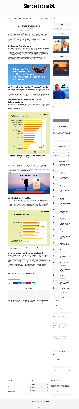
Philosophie (32, 18)
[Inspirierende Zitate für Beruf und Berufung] (56, 218)
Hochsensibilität (63, 323)
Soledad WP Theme (44, 405)
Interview (59, 325)
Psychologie (63, 334)
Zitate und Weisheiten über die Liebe (65, 184)
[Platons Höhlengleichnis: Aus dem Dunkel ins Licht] (56, 225)
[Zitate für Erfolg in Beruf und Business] (56, 205)
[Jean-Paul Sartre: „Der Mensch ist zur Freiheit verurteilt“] (56, 211)
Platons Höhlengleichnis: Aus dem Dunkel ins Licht (65, 224)
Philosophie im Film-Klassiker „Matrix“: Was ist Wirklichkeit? (65, 237)
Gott (37, 18)
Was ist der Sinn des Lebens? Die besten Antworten (65, 165)
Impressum (55, 305)
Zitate (58, 345)
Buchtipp (64, 316)
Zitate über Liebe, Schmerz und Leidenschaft (65, 283)
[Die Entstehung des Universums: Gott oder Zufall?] (56, 277)
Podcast (20, 18)
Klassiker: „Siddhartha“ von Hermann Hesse (65, 263)
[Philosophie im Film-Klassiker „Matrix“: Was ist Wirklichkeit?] (56, 238)
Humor (54, 325)
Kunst (64, 327)
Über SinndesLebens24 (57, 300)
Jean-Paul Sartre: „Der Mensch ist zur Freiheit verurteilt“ (64, 211)
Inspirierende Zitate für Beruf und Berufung (65, 217)
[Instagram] (39, 12)
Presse (9, 386)
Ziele (54, 345)
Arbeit (14, 49)
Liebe (50, 18)
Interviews (54, 354)
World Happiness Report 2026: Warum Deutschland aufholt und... (14, 301)
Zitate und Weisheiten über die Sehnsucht (65, 270)
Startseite (9, 18)
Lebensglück (27, 49)
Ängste (62, 345)
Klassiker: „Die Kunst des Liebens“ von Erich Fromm (64, 244)
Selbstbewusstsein (62, 336)
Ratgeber (46, 18)
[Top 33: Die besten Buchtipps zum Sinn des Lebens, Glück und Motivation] (56, 290)
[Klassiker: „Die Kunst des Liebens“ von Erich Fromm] (56, 245)
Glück (41, 18)
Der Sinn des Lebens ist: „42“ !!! (65, 257)
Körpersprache (56, 329)
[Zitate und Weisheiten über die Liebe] (56, 185)
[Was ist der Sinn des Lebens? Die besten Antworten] (56, 166)
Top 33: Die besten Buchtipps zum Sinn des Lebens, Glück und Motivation (65, 290)
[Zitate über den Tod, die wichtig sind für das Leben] (56, 231)
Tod (58, 18)
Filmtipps (54, 362)
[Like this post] (14, 283)
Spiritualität (59, 340)
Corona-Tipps (55, 318)
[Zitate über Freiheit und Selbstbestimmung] (56, 192)
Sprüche (64, 340)
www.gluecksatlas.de (20, 268)
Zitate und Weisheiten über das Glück (65, 197)
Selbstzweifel (64, 338)
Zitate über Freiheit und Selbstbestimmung (64, 191)
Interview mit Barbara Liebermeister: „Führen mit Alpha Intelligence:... (29, 301)
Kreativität (55, 327)
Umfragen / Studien (56, 359)
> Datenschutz (67, 133)
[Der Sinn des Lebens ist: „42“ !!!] (56, 258)
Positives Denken (56, 334)
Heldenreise (55, 323)
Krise (60, 327)
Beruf (55, 18)
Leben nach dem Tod (64, 329)
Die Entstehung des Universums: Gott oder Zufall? (65, 276)
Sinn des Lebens (25, 18)
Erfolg (61, 318)
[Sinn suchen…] (29, 173)
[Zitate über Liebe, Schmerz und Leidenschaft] (56, 284)
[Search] (70, 18)
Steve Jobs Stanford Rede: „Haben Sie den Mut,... (43, 301)
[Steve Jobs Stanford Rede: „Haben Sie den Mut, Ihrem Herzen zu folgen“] (43, 294)
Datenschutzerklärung (57, 308)
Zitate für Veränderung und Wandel (65, 250)
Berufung (59, 316)
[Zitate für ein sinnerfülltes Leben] (56, 172)
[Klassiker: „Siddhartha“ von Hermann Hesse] (56, 264)
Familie (65, 318)
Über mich (14, 18)
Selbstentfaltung (56, 338)
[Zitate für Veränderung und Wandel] (56, 251)
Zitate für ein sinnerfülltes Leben (65, 171)
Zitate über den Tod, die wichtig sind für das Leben (65, 230)
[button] (9, 298)
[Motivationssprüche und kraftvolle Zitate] (56, 179)
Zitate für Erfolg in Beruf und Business (65, 204)
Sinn (54, 340)
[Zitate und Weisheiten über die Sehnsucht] (56, 271)
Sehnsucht (55, 336)
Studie (18, 279)
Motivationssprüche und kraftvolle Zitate (64, 178)
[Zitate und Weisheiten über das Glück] (56, 198)
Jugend (64, 325)
